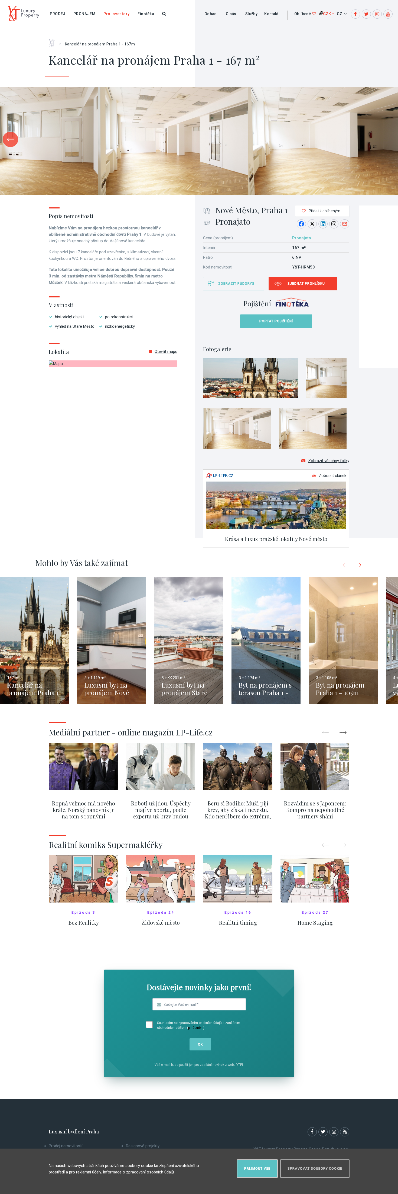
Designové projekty (142, 1145)
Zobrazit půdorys (236, 284)
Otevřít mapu (166, 351)
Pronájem (84, 14)
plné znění (195, 1028)
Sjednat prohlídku (306, 284)
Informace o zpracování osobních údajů (138, 1172)
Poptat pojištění (276, 321)
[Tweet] (312, 223)
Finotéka (146, 14)
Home (54, 41)
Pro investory (116, 14)
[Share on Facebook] (301, 223)
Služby (251, 14)
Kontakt (271, 14)
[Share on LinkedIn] (323, 223)
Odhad (210, 14)
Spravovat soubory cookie (315, 1168)
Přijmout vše (257, 1168)
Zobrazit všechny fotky (328, 460)
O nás (231, 14)
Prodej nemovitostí (65, 1145)
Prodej (58, 14)
